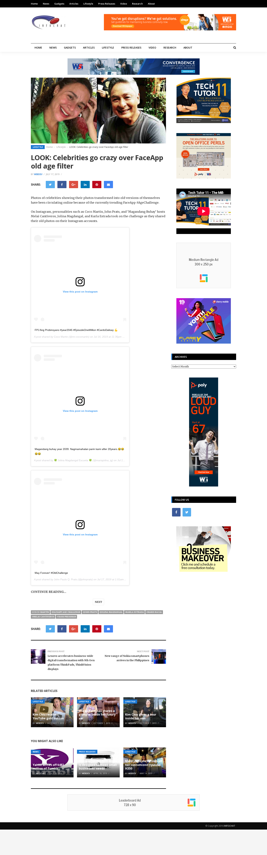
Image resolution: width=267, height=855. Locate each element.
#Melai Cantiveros (43, 616)
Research (137, 3)
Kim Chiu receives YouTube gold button (48, 716)
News (46, 3)
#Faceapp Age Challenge (65, 612)
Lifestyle (88, 3)
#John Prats (90, 612)
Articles (73, 3)
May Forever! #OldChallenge (51, 572)
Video (123, 3)
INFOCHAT (229, 825)
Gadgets (59, 3)
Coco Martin (61, 336)
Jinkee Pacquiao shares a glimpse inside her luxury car (97, 714)
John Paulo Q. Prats (65, 579)
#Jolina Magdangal (111, 612)
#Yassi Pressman (66, 616)
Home (34, 3)
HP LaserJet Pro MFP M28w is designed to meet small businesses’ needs (98, 765)
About (151, 3)
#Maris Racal (154, 612)
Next (98, 602)
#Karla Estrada (134, 612)
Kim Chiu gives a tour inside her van (140, 716)
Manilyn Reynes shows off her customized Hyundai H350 (143, 765)
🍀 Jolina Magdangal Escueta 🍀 (73, 460)
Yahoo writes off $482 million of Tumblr (48, 767)
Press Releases (106, 3)
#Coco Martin (40, 612)
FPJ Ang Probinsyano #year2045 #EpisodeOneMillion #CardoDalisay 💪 (76, 330)
